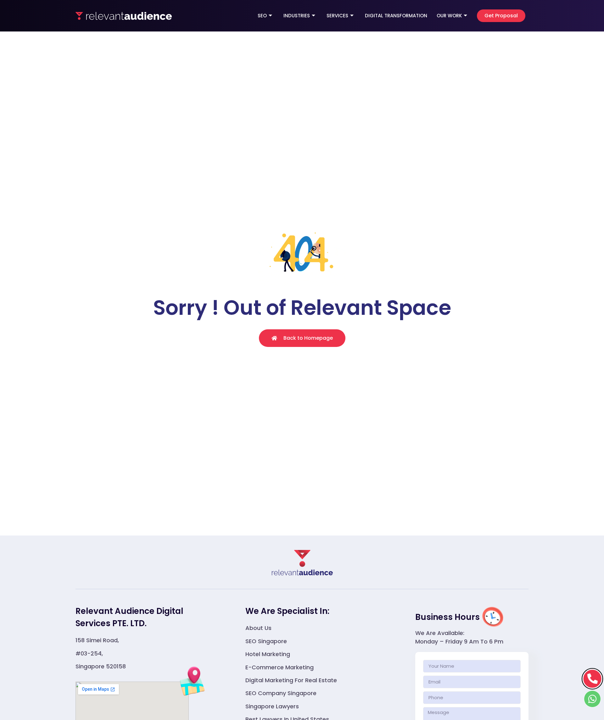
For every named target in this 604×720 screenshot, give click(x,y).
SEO (262, 15)
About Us (258, 628)
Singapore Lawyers (272, 706)
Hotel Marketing (267, 654)
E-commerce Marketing (279, 667)
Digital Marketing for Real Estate (291, 680)
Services (337, 15)
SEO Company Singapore (280, 693)
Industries (296, 15)
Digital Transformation (396, 15)
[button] (501, 15)
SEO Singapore (266, 641)
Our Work (449, 15)
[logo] (124, 16)
